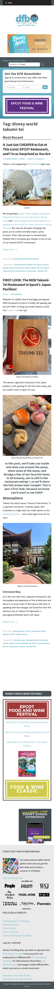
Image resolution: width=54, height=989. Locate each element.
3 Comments (16, 294)
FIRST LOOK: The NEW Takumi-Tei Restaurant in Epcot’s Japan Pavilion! (27, 284)
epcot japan (44, 643)
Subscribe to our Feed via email (17, 979)
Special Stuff (8, 634)
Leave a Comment (36, 158)
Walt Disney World (30, 259)
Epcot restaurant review (14, 646)
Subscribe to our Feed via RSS (16, 975)
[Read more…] (10, 249)
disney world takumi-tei (25, 264)
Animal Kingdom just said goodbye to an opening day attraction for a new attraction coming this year (27, 224)
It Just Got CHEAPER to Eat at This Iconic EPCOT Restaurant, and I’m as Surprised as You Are (26, 149)
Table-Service (21, 634)
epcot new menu (16, 267)
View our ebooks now (13, 878)
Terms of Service (11, 931)
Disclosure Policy (11, 924)
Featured (17, 259)
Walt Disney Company (13, 953)
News (43, 631)
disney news (19, 640)
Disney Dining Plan (11, 514)
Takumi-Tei (42, 271)
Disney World (34, 164)
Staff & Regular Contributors (16, 921)
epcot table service (34, 267)
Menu (10, 3)
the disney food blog (27, 14)
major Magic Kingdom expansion (34, 213)
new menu (31, 271)
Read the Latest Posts (14, 60)
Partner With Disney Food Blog (17, 935)
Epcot (39, 264)
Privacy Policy (9, 928)
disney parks (19, 631)
